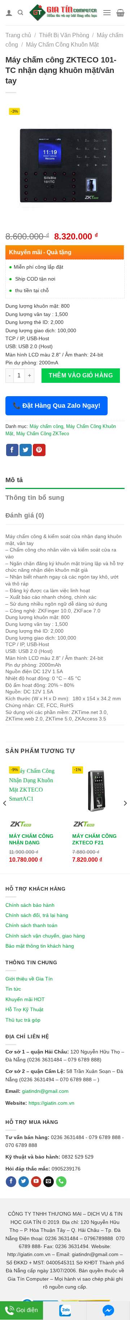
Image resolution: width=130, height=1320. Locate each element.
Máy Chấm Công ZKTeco (42, 433)
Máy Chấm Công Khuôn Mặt (62, 45)
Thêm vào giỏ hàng (81, 375)
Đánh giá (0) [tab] (24, 515)
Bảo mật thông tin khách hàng (39, 946)
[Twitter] (23, 1181)
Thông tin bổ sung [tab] (34, 497)
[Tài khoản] (9, 13)
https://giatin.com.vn (51, 1103)
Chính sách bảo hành (30, 905)
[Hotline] (61, 1181)
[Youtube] (36, 1181)
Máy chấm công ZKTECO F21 (94, 839)
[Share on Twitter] (26, 450)
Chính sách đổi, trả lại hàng (36, 915)
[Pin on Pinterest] (39, 450)
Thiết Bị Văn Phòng (64, 35)
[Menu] (107, 12)
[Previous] (5, 817)
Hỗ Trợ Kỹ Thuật (24, 1009)
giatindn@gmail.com (45, 1091)
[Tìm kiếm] (20, 13)
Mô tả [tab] (14, 480)
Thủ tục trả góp (22, 1020)
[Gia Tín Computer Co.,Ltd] (63, 12)
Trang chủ (18, 35)
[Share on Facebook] (12, 450)
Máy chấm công (46, 426)
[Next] (125, 817)
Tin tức (13, 989)
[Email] (48, 1181)
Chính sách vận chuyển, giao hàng (45, 936)
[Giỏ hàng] (120, 13)
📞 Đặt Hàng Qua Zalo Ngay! (56, 405)
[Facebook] (11, 1181)
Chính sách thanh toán (31, 925)
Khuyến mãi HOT (25, 999)
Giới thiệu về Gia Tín (29, 979)
